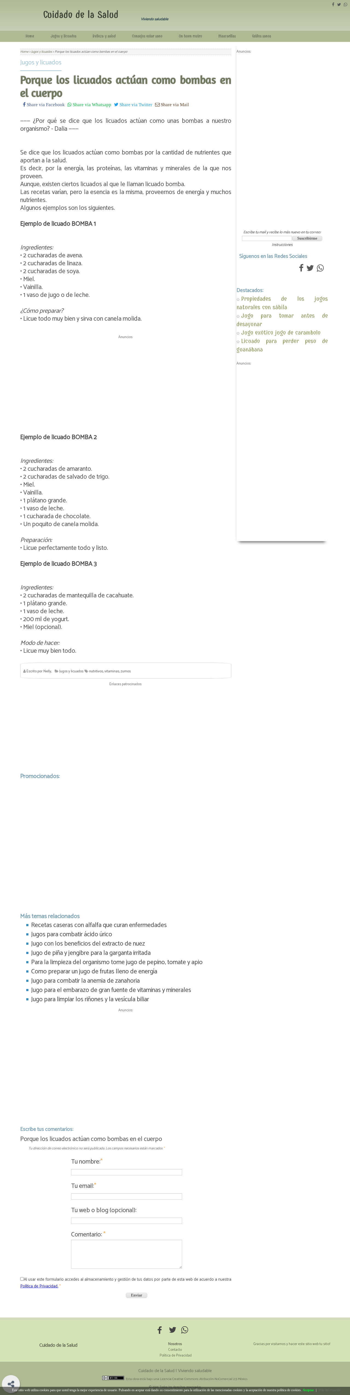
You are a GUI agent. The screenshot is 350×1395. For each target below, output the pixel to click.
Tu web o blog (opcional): (103, 1210)
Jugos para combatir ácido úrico (71, 934)
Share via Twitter (135, 104)
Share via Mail (174, 104)
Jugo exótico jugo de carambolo (280, 332)
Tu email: (83, 1186)
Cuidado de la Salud (80, 14)
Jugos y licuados (63, 36)
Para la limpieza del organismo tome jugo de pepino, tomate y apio (117, 962)
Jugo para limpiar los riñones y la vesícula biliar (90, 999)
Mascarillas (227, 36)
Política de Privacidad (176, 1355)
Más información (330, 1390)
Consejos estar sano (147, 36)
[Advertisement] (125, 379)
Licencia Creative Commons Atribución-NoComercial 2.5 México (203, 1379)
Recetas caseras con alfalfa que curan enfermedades (99, 925)
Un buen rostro (190, 36)
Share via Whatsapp (91, 104)
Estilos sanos (261, 36)
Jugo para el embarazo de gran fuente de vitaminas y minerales (111, 990)
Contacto (175, 1350)
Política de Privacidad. (39, 1286)
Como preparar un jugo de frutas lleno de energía (94, 972)
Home (30, 36)
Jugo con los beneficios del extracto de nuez (88, 944)
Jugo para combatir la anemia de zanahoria (85, 981)
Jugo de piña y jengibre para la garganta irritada (91, 953)
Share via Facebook (45, 104)
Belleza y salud (104, 36)
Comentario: (88, 1235)
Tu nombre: (87, 1162)
